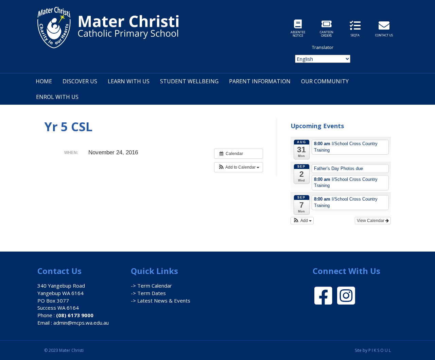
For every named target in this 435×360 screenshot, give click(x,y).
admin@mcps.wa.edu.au (81, 322)
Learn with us (129, 81)
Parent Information (260, 81)
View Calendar (371, 220)
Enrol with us (57, 97)
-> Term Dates (148, 293)
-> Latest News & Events (160, 300)
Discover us (80, 81)
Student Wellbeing (189, 81)
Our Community (325, 81)
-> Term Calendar (151, 285)
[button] (238, 167)
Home (44, 81)
